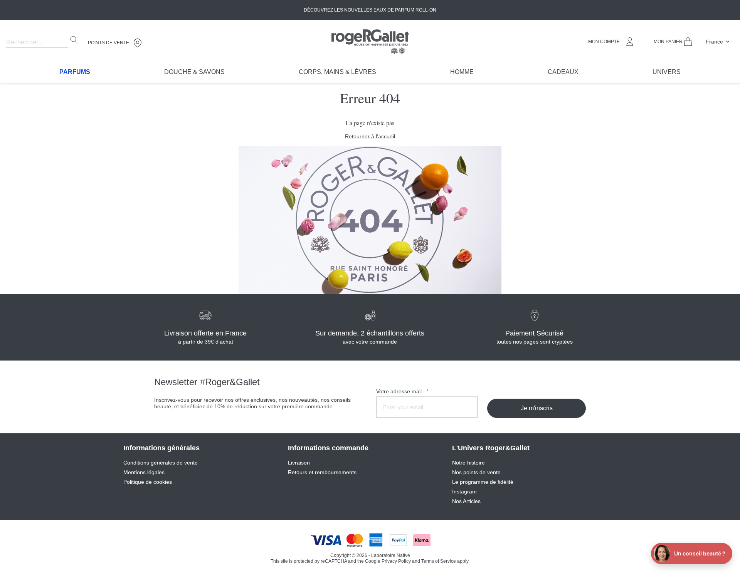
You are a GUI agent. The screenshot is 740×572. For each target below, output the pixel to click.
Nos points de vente (476, 472)
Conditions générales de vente (160, 463)
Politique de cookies (147, 482)
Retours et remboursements (322, 472)
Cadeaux (563, 72)
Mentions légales (144, 472)
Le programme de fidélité (482, 482)
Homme (462, 72)
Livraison (299, 463)
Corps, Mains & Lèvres (337, 72)
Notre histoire (468, 463)
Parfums (74, 72)
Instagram (464, 491)
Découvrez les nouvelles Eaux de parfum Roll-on (370, 10)
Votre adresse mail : (402, 391)
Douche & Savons (194, 72)
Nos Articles (466, 501)
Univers (667, 72)
